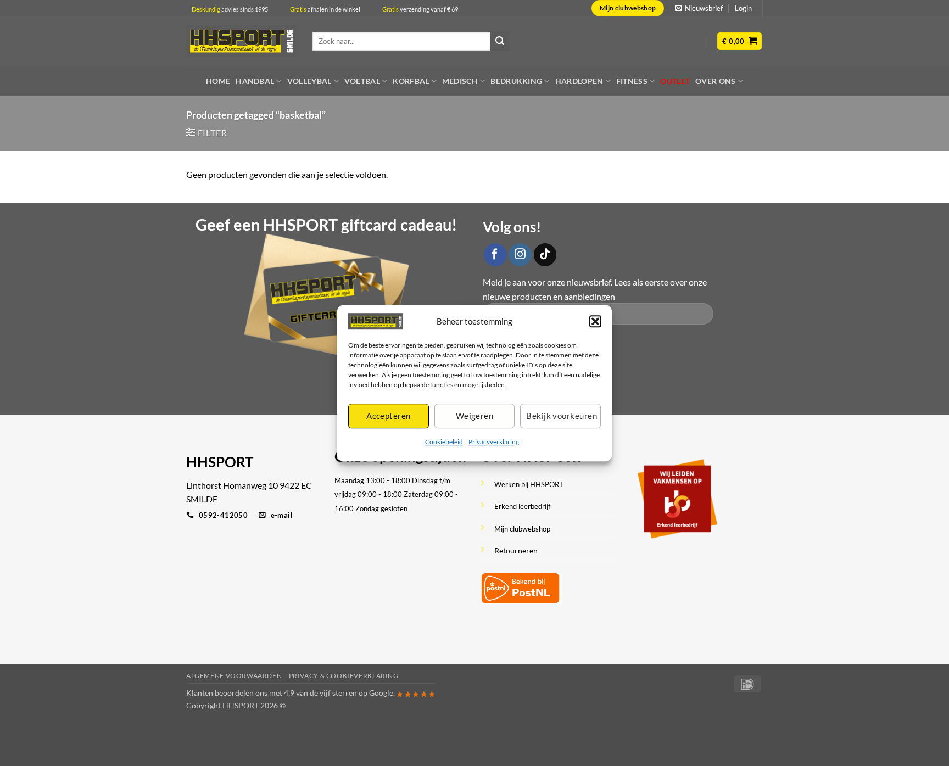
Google (381, 692)
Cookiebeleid (444, 442)
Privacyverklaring (493, 442)
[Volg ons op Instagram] (520, 254)
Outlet (675, 81)
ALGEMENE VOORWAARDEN (234, 676)
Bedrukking (516, 81)
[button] (595, 321)
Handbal (255, 81)
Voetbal (362, 81)
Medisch (460, 81)
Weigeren (475, 416)
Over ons (715, 81)
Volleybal (309, 81)
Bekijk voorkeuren (561, 416)
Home (218, 81)
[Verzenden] (499, 41)
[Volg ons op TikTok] (545, 254)
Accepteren (388, 416)
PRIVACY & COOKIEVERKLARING (344, 676)
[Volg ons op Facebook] (495, 254)
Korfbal (411, 81)
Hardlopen (579, 81)
